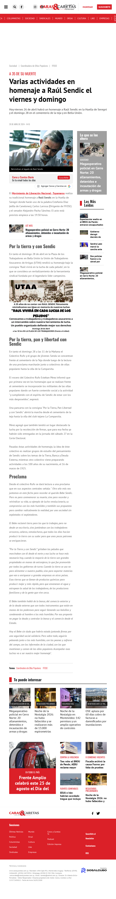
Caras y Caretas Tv (53, 832)
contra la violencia (69, 757)
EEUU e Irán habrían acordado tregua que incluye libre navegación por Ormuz (70, 799)
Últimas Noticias (16, 831)
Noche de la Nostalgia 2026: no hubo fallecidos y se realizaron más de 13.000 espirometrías (44, 721)
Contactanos (90, 845)
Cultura (81, 18)
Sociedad (30, 18)
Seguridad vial (68, 703)
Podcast (50, 839)
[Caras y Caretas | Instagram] (35, 7)
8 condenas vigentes (95, 757)
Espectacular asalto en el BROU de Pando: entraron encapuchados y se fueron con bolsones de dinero (91, 225)
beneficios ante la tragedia (98, 703)
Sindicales (44, 18)
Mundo (58, 18)
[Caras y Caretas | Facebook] (21, 7)
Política (12, 837)
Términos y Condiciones (17, 866)
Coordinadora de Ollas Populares (28, 668)
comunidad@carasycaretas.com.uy (22, 875)
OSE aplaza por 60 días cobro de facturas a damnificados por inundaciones (96, 718)
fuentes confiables (69, 788)
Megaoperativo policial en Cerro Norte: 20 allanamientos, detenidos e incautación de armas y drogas (47, 233)
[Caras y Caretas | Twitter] (98, 813)
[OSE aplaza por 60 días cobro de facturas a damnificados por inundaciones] (96, 707)
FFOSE (45, 668)
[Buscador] (14, 7)
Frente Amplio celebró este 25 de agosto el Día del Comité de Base (32, 786)
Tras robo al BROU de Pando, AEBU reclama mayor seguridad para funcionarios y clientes (70, 769)
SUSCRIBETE (104, 7)
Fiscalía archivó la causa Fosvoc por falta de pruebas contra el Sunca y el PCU (95, 767)
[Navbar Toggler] (8, 7)
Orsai (70, 18)
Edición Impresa (54, 844)
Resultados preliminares (46, 703)
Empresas (104, 18)
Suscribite (63, 177)
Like (93, 18)
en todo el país (32, 772)
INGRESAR (88, 7)
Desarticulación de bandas (22, 703)
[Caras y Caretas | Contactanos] (103, 813)
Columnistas (13, 18)
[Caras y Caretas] (24, 815)
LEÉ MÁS (29, 225)
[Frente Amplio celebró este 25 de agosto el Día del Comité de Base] (32, 755)
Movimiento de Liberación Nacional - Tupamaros (38, 193)
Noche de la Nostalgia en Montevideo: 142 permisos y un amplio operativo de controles (70, 719)
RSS (87, 853)
